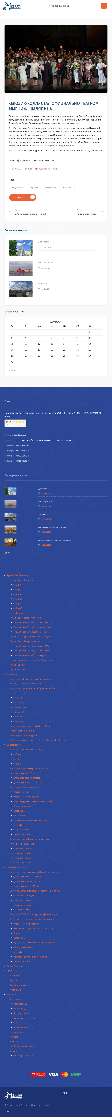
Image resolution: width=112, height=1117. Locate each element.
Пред (30, 212)
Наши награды (20, 1008)
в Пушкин (17, 697)
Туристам (14, 1036)
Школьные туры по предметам (24, 787)
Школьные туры (14, 744)
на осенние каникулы (23, 853)
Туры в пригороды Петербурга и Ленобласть (31, 660)
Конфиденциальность (24, 1018)
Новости (14, 1041)
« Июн (12, 370)
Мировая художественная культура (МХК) (33, 801)
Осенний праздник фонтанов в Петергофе (54, 540)
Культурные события (48, 168)
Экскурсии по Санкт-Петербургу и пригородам (32, 679)
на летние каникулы (22, 848)
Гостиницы (15, 975)
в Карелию (18, 721)
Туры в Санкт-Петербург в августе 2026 (32, 655)
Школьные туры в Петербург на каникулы (30, 839)
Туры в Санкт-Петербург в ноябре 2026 (31, 631)
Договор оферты (21, 1013)
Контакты (11, 994)
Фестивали (15, 989)
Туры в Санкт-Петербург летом (25, 641)
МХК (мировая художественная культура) (33, 928)
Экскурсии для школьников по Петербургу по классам (35, 872)
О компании (15, 999)
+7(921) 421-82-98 (22, 461)
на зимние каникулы (22, 858)
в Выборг (17, 716)
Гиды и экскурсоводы (20, 985)
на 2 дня (17, 584)
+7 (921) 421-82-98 (59, 5)
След (87, 212)
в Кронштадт (19, 707)
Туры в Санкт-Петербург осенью (25, 617)
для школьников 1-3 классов (26, 773)
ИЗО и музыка (19, 815)
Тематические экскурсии (22, 730)
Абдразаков (17, 187)
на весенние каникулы (24, 843)
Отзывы (14, 1051)
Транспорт (15, 980)
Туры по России (17, 669)
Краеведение (19, 810)
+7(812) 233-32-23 (22, 456)
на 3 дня (17, 589)
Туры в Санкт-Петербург (18, 575)
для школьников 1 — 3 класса (27, 876)
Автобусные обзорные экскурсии (25, 683)
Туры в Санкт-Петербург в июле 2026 (31, 650)
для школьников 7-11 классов (27, 782)
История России (21, 792)
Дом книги (42, 283)
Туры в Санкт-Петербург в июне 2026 (31, 646)
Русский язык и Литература (26, 796)
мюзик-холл (50, 187)
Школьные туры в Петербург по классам (29, 768)
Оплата (16, 1022)
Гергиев (34, 187)
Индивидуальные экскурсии (23, 735)
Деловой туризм (15, 966)
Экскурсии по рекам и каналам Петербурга (30, 726)
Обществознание (21, 829)
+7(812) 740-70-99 (22, 450)
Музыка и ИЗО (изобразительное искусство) (34, 942)
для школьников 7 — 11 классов (28, 886)
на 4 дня (17, 594)
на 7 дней (17, 608)
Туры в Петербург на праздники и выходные (31, 636)
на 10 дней (18, 613)
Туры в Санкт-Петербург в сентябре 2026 (32, 622)
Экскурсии (12, 674)
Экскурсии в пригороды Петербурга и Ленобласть (33, 688)
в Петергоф (19, 693)
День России (43, 242)
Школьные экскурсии (17, 867)
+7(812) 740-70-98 (22, 445)
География (18, 825)
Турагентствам (17, 1032)
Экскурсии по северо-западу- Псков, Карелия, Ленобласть (38, 740)
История (17, 933)
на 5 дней (17, 598)
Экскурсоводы (20, 1003)
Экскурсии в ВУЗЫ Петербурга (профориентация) (34, 914)
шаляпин (67, 187)
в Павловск (18, 702)
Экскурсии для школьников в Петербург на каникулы (35, 890)
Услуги (10, 970)
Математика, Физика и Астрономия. (30, 820)
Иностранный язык (22, 806)
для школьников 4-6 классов (26, 777)
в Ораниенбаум (20, 712)
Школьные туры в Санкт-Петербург (27, 749)
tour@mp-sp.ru (20, 435)
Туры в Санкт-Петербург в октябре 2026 (32, 627)
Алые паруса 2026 (45, 262)
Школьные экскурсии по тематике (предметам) (32, 919)
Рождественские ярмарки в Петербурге (53, 527)
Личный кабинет (21, 1027)
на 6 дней (17, 603)
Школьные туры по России (22, 862)
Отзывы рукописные (23, 1055)
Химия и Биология (21, 834)
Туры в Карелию (18, 664)
